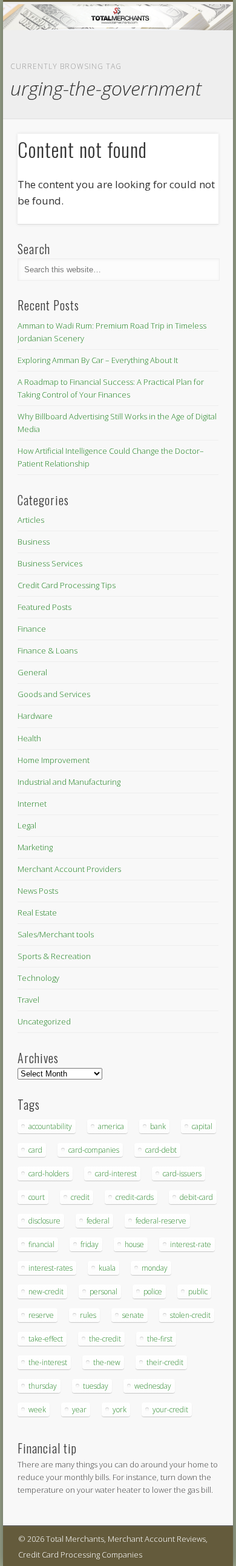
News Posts (38, 890)
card (35, 1150)
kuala (107, 1268)
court (36, 1197)
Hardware (35, 715)
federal (98, 1221)
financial (41, 1244)
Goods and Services (54, 694)
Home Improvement (54, 760)
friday (89, 1244)
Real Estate (37, 912)
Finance (32, 628)
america (111, 1126)
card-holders (48, 1173)
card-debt (161, 1150)
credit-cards (135, 1197)
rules (88, 1315)
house (134, 1244)
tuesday (95, 1386)
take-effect (45, 1339)
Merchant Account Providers (69, 868)
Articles (31, 519)
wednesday (152, 1386)
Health (29, 738)
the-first (159, 1339)
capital (202, 1126)
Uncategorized (44, 1021)
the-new (106, 1362)
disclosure (44, 1221)
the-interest (47, 1362)
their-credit (164, 1362)
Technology (38, 977)
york (119, 1409)
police (152, 1291)
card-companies (93, 1150)
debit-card (196, 1197)
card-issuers (182, 1173)
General (32, 672)
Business (34, 541)
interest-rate (190, 1244)
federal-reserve (161, 1221)
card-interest (116, 1173)
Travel (28, 999)
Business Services (50, 563)
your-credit (170, 1409)
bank (158, 1126)
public (198, 1291)
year (79, 1409)
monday (155, 1268)
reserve (41, 1315)
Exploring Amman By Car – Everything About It (98, 360)
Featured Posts (44, 606)
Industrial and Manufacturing (69, 781)
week (37, 1409)
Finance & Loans (47, 650)
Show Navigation (189, 108)
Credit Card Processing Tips (67, 585)
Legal (27, 825)
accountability (50, 1126)
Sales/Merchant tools (56, 934)
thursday (42, 1386)
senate (133, 1315)
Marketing (35, 847)
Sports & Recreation (54, 956)
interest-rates (50, 1268)
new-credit (46, 1291)
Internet (32, 803)
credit (80, 1197)
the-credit (105, 1339)
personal (103, 1291)
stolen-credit (190, 1315)
